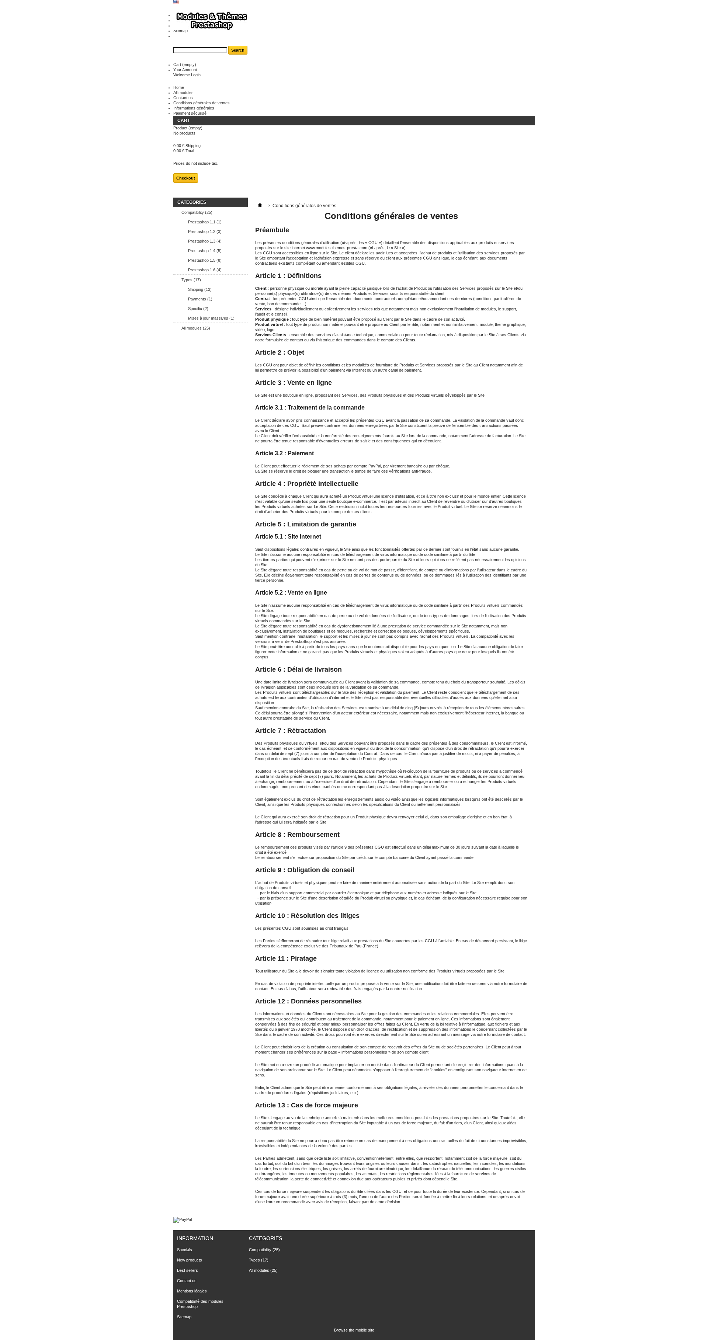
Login (196, 75)
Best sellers (187, 1270)
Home (178, 87)
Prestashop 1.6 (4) (205, 270)
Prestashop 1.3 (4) (205, 241)
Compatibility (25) (196, 212)
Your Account (185, 69)
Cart (184, 64)
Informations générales (193, 108)
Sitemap (184, 1317)
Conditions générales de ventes (201, 103)
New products (189, 1260)
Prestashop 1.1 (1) (205, 222)
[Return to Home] (260, 205)
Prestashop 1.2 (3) (205, 231)
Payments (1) (200, 299)
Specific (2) (198, 308)
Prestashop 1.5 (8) (205, 260)
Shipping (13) (200, 289)
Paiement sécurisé (189, 113)
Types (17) (191, 280)
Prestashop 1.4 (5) (205, 250)
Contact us (183, 97)
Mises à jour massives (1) (211, 318)
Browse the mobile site (354, 1330)
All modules (183, 92)
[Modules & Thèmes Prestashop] (211, 21)
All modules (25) (195, 328)
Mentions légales (192, 1291)
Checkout (185, 178)
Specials (184, 1249)
